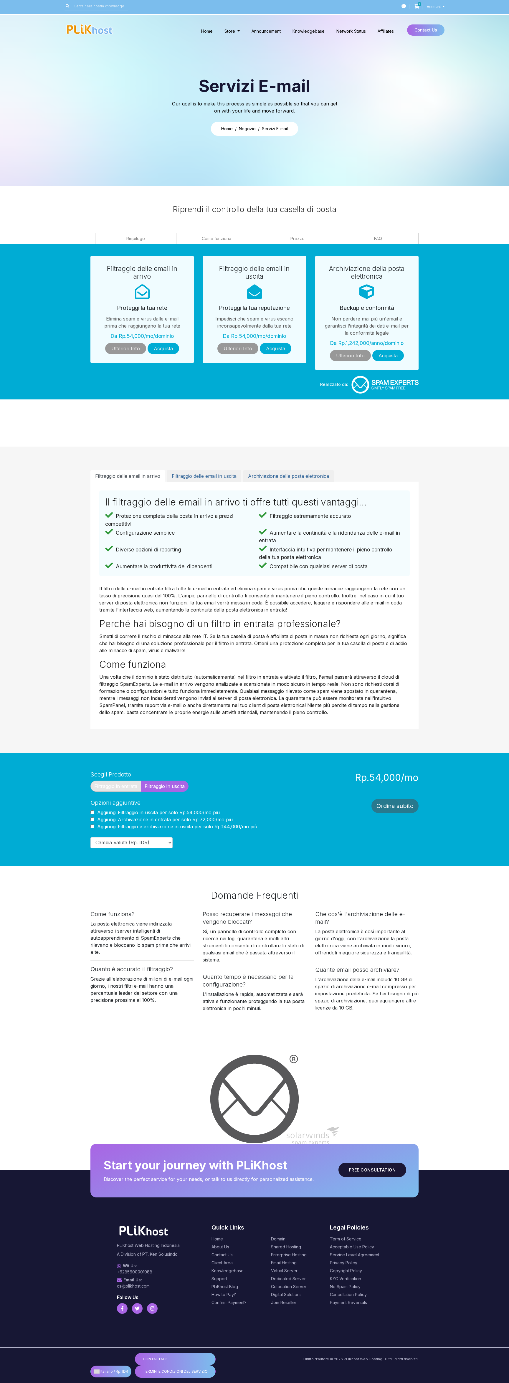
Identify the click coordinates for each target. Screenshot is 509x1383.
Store (230, 31)
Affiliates (386, 31)
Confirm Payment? (229, 1302)
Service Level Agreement (354, 1254)
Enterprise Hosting (289, 1254)
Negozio (247, 128)
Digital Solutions (286, 1294)
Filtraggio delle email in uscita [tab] (204, 476)
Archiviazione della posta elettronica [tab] (288, 476)
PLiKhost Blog (224, 1286)
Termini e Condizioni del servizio (175, 1371)
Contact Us (425, 29)
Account (434, 6)
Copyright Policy (346, 1270)
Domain (278, 1238)
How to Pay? (223, 1294)
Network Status (351, 31)
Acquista (163, 348)
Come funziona (216, 238)
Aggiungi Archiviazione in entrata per (164, 819)
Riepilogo (135, 238)
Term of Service (345, 1238)
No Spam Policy (345, 1286)
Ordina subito (395, 805)
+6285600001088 (134, 1271)
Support (219, 1278)
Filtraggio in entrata (115, 786)
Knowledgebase (308, 31)
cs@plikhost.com (133, 1285)
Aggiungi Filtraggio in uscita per (158, 812)
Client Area (222, 1262)
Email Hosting (284, 1262)
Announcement (266, 31)
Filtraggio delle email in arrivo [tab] (127, 476)
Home (207, 31)
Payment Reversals (348, 1302)
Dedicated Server (288, 1278)
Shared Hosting (286, 1246)
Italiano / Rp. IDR (114, 1371)
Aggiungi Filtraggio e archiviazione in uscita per (176, 827)
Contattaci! (155, 1359)
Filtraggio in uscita (165, 786)
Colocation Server (288, 1286)
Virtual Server (284, 1270)
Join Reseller (283, 1302)
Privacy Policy (343, 1262)
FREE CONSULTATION (372, 1169)
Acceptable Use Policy (352, 1246)
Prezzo (297, 238)
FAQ (378, 238)
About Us (220, 1246)
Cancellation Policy (348, 1294)
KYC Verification (345, 1278)
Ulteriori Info (125, 348)
